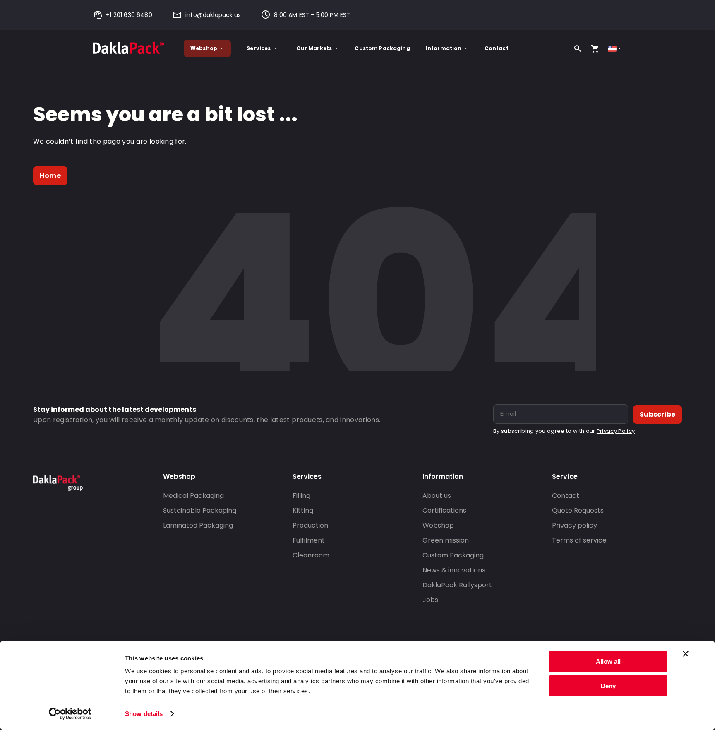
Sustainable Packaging (199, 510)
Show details (144, 713)
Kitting (303, 510)
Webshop (203, 48)
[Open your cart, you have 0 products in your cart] (595, 48)
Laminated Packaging (198, 525)
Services (259, 48)
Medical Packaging (193, 495)
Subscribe (657, 414)
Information (444, 48)
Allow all (608, 661)
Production (310, 525)
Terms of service (579, 540)
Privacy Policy (616, 431)
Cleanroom (311, 555)
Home (50, 175)
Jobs (430, 600)
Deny (608, 685)
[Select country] (615, 49)
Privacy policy (574, 525)
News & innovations (453, 570)
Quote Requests (578, 510)
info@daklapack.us (213, 15)
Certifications (444, 510)
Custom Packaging (382, 48)
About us (436, 495)
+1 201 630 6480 (129, 15)
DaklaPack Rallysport (457, 585)
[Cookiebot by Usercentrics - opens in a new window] (70, 714)
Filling (301, 495)
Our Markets (314, 48)
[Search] (577, 48)
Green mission (445, 540)
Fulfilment (309, 540)
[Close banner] (686, 654)
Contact (497, 48)
